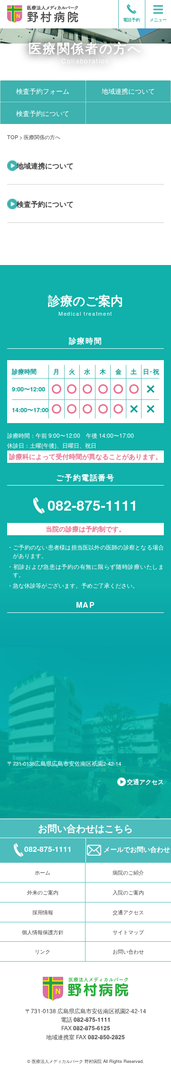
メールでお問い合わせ (137, 849)
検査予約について (42, 113)
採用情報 (42, 912)
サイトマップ (128, 932)
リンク (42, 951)
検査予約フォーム (42, 91)
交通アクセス (145, 782)
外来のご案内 (42, 892)
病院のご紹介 (128, 872)
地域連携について (45, 165)
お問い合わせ (128, 951)
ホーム (42, 872)
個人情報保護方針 (43, 932)
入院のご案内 (128, 892)
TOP (12, 137)
